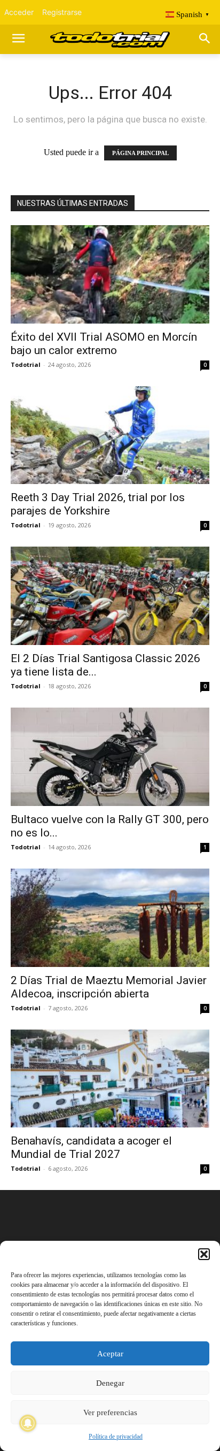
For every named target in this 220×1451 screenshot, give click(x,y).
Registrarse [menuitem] (62, 12)
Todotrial (26, 364)
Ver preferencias (110, 1412)
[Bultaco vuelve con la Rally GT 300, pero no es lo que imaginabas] (110, 757)
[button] (204, 1254)
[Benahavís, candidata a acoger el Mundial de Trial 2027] (110, 1079)
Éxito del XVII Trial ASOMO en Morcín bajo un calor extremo (104, 344)
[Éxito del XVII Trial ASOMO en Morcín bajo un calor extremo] (110, 274)
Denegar (110, 1383)
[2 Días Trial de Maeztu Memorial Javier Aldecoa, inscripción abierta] (110, 918)
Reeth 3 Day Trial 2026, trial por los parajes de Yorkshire (98, 504)
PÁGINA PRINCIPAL (140, 153)
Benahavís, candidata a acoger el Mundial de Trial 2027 (91, 1147)
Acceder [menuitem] (19, 12)
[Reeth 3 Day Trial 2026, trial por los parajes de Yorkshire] (110, 435)
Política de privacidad (116, 1436)
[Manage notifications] (27, 1423)
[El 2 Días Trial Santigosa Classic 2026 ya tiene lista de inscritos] (110, 596)
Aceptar (110, 1353)
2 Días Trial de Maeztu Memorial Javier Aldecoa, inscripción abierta (109, 987)
